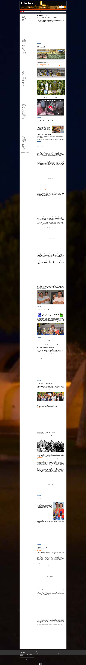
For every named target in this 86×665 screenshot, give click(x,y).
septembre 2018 (24, 55)
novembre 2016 (24, 78)
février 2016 (23, 87)
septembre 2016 (24, 80)
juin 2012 (23, 133)
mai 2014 (23, 109)
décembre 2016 (24, 77)
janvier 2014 (23, 113)
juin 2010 (23, 147)
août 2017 (23, 69)
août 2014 (23, 106)
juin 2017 (23, 71)
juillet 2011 (23, 144)
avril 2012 (23, 135)
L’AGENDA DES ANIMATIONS (24, 656)
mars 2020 (23, 37)
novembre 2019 (24, 41)
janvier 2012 (23, 138)
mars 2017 (23, 74)
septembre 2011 (24, 142)
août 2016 (23, 81)
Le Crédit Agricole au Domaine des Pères (45, 383)
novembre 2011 (24, 140)
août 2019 (23, 44)
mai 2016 (23, 84)
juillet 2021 (23, 20)
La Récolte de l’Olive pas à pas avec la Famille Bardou (47, 145)
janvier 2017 (23, 76)
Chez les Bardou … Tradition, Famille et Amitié (46, 432)
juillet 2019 (23, 45)
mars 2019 (23, 49)
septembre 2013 (24, 117)
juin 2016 (23, 83)
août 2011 (23, 143)
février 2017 (23, 75)
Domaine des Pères (41, 46)
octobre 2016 (23, 79)
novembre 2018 (24, 53)
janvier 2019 (23, 51)
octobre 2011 (23, 141)
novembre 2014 (24, 103)
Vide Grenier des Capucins (23, 658)
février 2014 (23, 112)
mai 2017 (23, 72)
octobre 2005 (23, 148)
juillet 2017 (23, 70)
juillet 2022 (23, 17)
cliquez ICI (61, 264)
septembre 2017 (24, 68)
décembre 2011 (24, 139)
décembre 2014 (24, 102)
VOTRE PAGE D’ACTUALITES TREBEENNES (26, 654)
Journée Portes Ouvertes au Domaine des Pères (46, 120)
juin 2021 (23, 21)
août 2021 (23, 19)
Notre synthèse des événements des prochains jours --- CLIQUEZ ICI (33, 11)
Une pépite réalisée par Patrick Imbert (25, 659)
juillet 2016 (23, 82)
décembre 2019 (24, 40)
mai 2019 (23, 47)
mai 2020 (23, 35)
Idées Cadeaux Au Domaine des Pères (44, 309)
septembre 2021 (24, 18)
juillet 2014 (23, 107)
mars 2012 (23, 136)
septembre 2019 (24, 43)
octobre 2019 (23, 42)
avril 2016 (23, 85)
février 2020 (23, 38)
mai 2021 (23, 22)
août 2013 (23, 118)
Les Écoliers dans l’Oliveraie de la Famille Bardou (46, 340)
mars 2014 (23, 111)
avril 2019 (23, 48)
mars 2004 (23, 149)
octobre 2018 (23, 54)
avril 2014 (23, 110)
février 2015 (23, 100)
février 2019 (23, 50)
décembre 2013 (24, 114)
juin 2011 (23, 145)
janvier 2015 (23, 101)
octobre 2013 (23, 116)
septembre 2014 (24, 105)
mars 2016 (23, 86)
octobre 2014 (23, 104)
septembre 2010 (24, 146)
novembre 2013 (24, 115)
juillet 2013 (23, 119)
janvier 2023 (23, 16)
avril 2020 (23, 36)
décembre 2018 (24, 52)
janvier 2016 (23, 88)
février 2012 (23, 137)
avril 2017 (23, 73)
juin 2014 (23, 108)
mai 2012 (23, 134)
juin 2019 (23, 46)
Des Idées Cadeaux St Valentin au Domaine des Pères (47, 17)
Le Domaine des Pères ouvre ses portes (45, 547)
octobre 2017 (23, 67)
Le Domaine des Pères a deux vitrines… (45, 498)
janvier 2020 (23, 39)
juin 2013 (23, 120)
